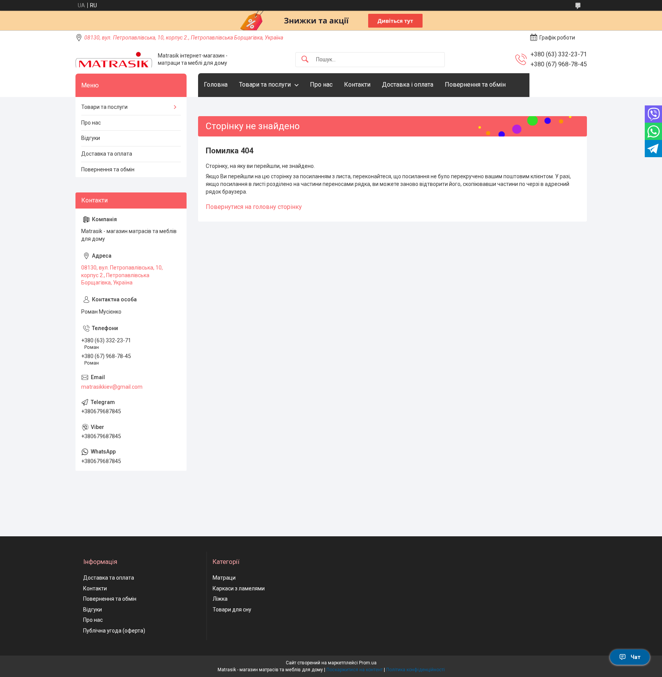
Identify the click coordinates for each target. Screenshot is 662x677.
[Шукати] (305, 60)
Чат (636, 657)
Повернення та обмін (475, 84)
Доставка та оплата (106, 154)
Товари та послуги (265, 84)
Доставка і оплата (407, 84)
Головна (216, 84)
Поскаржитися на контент (354, 669)
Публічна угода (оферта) (114, 631)
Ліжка (220, 599)
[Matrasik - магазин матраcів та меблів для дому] (113, 59)
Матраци (224, 578)
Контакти (357, 84)
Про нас (321, 84)
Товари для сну (232, 609)
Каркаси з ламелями (239, 588)
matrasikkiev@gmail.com (112, 387)
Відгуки (90, 138)
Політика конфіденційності (415, 669)
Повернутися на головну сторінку (254, 206)
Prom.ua (368, 662)
